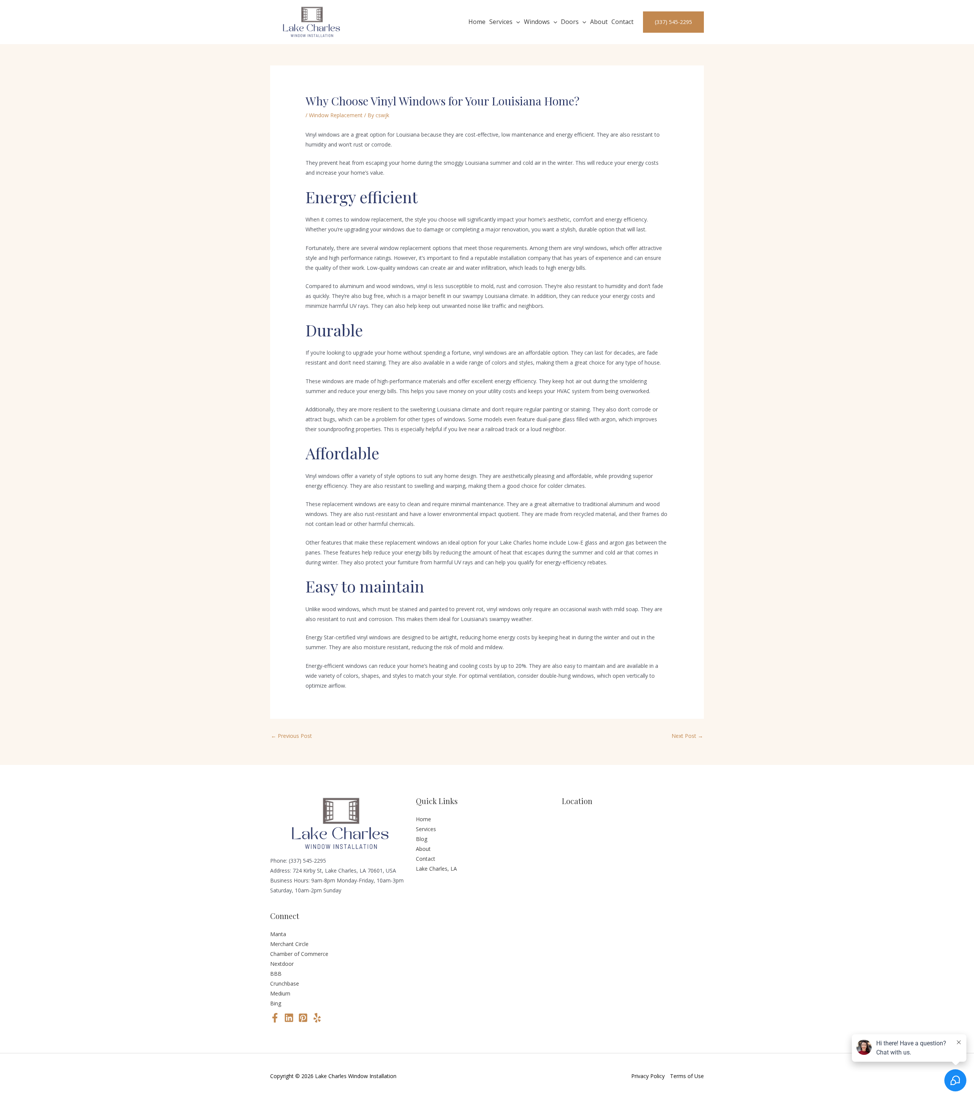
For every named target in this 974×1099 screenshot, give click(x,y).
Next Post (687, 735)
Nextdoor (282, 963)
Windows (537, 22)
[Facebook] (275, 1018)
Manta (278, 934)
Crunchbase (284, 983)
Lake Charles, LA (436, 868)
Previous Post (291, 735)
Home (476, 22)
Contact (622, 22)
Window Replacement (336, 115)
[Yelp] (317, 1018)
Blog (421, 839)
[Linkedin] (289, 1018)
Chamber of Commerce (299, 953)
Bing (275, 1003)
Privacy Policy (648, 1076)
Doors (570, 22)
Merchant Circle (289, 944)
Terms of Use (687, 1076)
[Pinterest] (303, 1018)
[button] (516, 22)
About (599, 22)
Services (500, 22)
